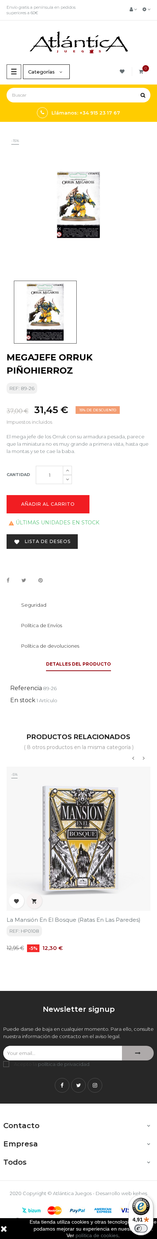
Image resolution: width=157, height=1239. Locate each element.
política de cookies (97, 1235)
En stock (22, 700)
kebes (140, 1193)
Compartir (8, 581)
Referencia (26, 688)
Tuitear (24, 581)
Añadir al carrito (48, 504)
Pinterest (40, 581)
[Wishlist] (123, 71)
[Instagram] (95, 1085)
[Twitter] (78, 1085)
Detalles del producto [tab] (78, 664)
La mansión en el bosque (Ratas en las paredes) (74, 919)
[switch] (141, 1228)
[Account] (133, 9)
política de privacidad (63, 1064)
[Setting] (146, 9)
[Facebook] (62, 1085)
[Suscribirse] (138, 1053)
